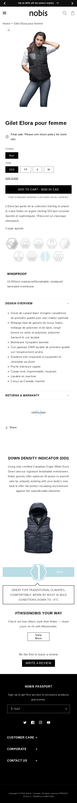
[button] (65, 13)
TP (25, 169)
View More (38, 636)
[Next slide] (72, 3)
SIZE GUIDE (11, 178)
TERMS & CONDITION (43, 796)
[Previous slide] (4, 3)
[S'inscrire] (66, 709)
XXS (12, 169)
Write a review (38, 663)
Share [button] (13, 427)
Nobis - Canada (33, 793)
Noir (12, 155)
